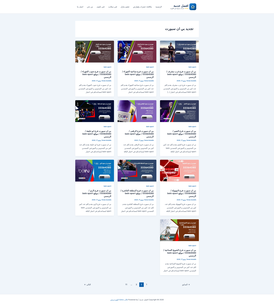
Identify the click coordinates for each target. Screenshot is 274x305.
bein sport (192, 67)
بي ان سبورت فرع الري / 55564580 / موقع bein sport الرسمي (96, 193)
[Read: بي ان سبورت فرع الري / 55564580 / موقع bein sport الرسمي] (94, 170)
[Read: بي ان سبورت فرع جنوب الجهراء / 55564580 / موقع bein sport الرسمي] (94, 51)
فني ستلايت (112, 7)
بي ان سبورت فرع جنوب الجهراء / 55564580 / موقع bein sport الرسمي (96, 74)
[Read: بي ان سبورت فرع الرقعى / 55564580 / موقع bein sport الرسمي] (137, 111)
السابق (186, 284)
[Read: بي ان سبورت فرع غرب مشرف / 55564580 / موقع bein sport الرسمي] (179, 51)
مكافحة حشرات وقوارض (142, 7)
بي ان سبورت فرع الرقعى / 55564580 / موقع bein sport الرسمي (139, 134)
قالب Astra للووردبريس (119, 300)
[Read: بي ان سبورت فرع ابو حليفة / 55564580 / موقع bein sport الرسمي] (94, 111)
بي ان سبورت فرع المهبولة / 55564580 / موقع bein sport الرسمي (181, 193)
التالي (87, 284)
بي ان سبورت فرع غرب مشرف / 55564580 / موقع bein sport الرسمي (181, 74)
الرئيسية (159, 7)
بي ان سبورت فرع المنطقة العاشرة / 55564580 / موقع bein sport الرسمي (137, 193)
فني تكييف (100, 7)
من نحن (90, 7)
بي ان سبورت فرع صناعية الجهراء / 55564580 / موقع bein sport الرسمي (138, 74)
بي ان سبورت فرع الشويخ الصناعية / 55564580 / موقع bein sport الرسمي (179, 253)
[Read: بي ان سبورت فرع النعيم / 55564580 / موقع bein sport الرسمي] (179, 111)
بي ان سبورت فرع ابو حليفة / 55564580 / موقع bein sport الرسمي (96, 134)
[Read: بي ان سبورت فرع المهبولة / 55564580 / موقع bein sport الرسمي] (179, 170)
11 (126, 284)
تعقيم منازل (125, 7)
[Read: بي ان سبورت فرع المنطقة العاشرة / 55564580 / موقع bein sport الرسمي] (137, 170)
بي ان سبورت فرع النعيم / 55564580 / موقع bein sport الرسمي (181, 134)
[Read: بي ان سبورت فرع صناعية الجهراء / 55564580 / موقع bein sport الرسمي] (137, 51)
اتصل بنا (80, 7)
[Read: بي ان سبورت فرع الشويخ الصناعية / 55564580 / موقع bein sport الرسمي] (179, 230)
